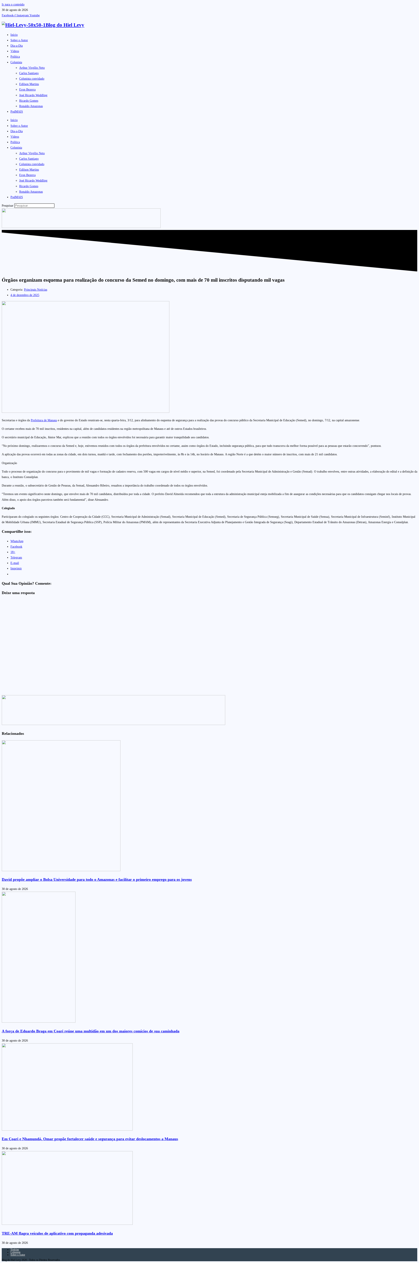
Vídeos (14, 51)
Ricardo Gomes (28, 100)
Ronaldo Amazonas (31, 106)
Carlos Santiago (29, 73)
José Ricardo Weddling (33, 95)
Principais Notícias (35, 289)
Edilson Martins (29, 84)
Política (15, 56)
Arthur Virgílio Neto (32, 67)
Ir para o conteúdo (13, 4)
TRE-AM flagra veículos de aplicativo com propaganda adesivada (57, 1233)
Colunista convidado (31, 78)
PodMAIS (16, 111)
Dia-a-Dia (16, 45)
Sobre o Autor (19, 40)
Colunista (16, 62)
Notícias (14, 1249)
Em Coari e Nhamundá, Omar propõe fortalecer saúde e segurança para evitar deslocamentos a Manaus (90, 1139)
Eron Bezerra (27, 89)
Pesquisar (7, 205)
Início (14, 34)
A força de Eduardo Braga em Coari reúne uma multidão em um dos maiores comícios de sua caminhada (90, 1031)
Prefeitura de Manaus (44, 420)
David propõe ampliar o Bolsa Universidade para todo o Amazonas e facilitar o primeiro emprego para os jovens (97, 879)
